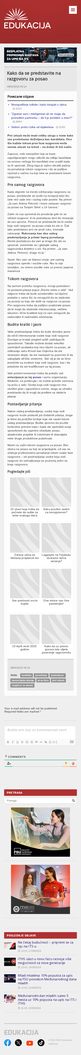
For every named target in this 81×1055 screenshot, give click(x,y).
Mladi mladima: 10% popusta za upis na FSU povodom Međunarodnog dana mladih (47, 979)
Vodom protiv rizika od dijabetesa (32, 127)
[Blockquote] (36, 742)
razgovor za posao (22, 685)
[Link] (45, 742)
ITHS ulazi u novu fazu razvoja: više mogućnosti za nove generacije (45, 961)
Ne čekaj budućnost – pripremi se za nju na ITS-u (45, 944)
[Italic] (12, 742)
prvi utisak (58, 680)
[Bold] (8, 742)
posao (37, 377)
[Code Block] (41, 742)
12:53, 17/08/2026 (29, 951)
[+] (55, 741)
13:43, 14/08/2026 (29, 967)
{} (50, 741)
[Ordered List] (26, 742)
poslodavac (57, 675)
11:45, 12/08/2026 (29, 1008)
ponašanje (41, 675)
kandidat (26, 675)
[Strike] (22, 742)
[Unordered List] (31, 742)
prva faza (43, 680)
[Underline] (17, 742)
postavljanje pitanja (23, 680)
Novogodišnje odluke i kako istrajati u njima (38, 104)
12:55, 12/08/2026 (29, 987)
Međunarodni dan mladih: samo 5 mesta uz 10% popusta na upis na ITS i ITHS (47, 1000)
